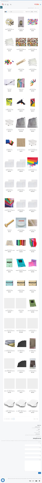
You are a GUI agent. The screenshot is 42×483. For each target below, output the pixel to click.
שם (40, 443)
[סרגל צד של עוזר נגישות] (1, 7)
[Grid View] (6, 11)
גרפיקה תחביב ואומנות (32, 28)
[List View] (5, 11)
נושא (40, 455)
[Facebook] (1, 1)
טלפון (40, 447)
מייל (40, 451)
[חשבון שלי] (8, 4)
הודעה (40, 459)
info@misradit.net (37, 432)
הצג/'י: (11, 11)
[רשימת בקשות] (5, 4)
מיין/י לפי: (32, 11)
